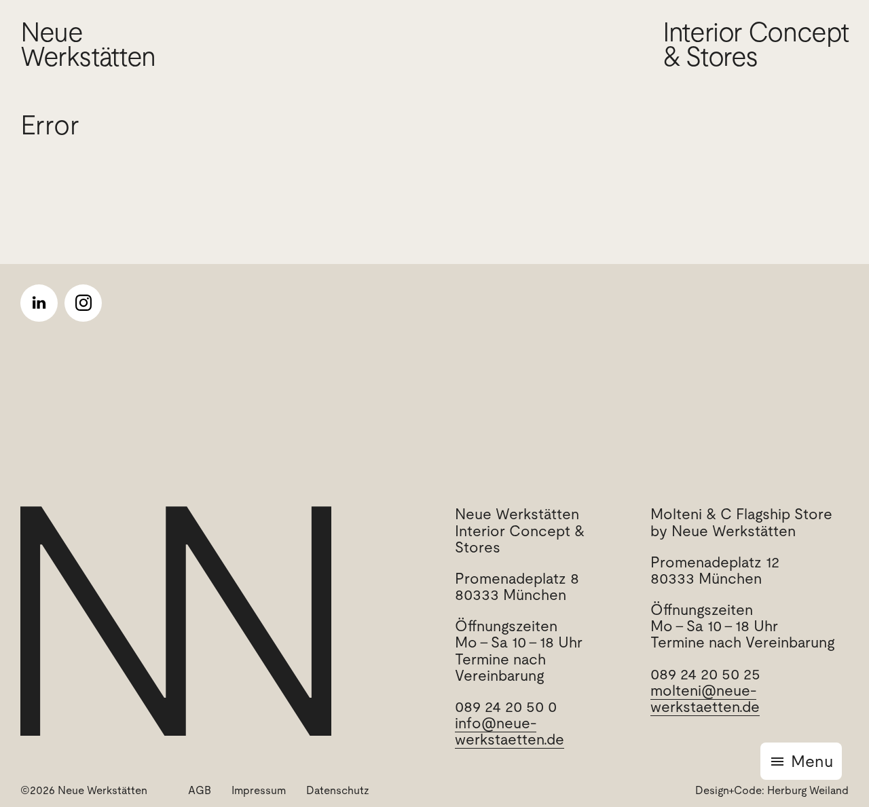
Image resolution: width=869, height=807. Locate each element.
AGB (199, 790)
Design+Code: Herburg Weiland (772, 790)
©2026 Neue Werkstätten (83, 790)
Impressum (259, 790)
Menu (812, 761)
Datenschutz (337, 790)
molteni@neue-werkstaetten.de (705, 698)
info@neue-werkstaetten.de (509, 731)
